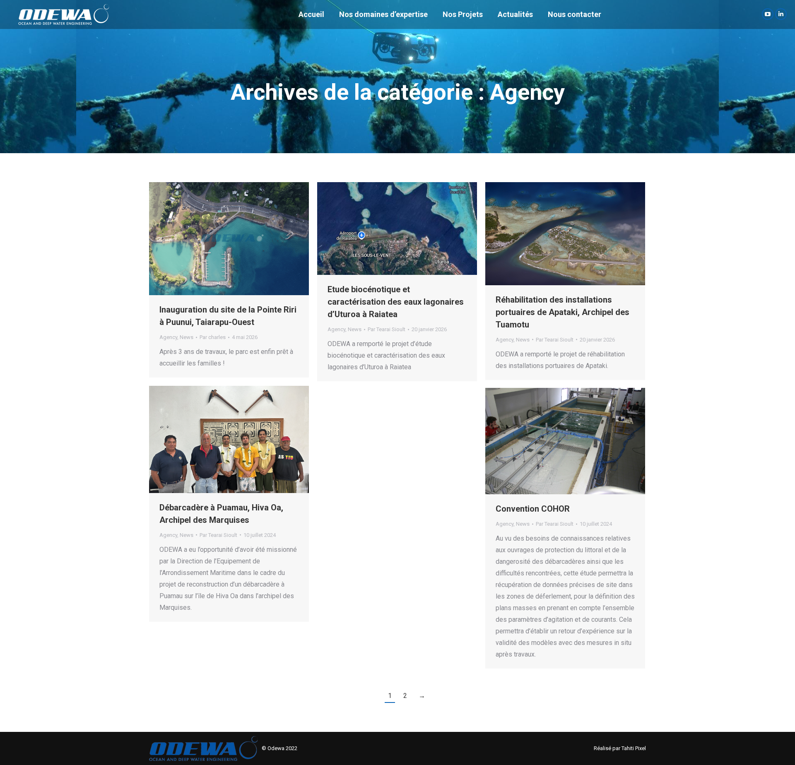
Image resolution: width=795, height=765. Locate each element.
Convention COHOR (533, 509)
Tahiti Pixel (634, 748)
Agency (168, 337)
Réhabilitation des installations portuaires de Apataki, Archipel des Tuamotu (562, 312)
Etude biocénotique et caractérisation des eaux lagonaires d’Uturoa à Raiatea (396, 301)
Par (213, 337)
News (186, 337)
